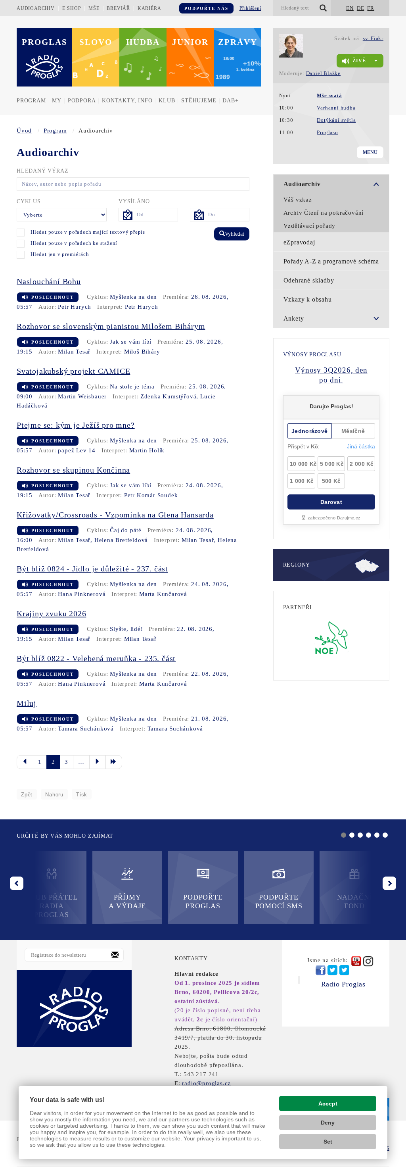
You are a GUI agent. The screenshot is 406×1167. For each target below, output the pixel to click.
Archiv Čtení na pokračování (323, 213)
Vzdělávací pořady (309, 226)
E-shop (71, 8)
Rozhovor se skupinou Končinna (73, 469)
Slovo (95, 42)
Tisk (81, 795)
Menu (370, 152)
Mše (93, 8)
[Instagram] (368, 961)
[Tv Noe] (331, 637)
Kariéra (149, 8)
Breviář (118, 8)
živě (359, 60)
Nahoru (54, 795)
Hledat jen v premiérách (60, 254)
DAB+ (230, 101)
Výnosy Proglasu (312, 355)
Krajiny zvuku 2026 (51, 613)
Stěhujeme (198, 101)
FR (370, 8)
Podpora (82, 101)
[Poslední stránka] (113, 762)
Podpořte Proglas (202, 901)
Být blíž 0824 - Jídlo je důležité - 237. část (92, 568)
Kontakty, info (127, 101)
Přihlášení (250, 8)
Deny (328, 1122)
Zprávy (237, 42)
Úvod (24, 130)
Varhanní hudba (336, 108)
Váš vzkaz (297, 199)
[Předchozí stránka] (25, 762)
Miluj (26, 703)
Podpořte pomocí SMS (279, 901)
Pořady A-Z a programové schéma (331, 261)
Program (31, 101)
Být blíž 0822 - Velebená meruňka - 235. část (96, 658)
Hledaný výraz (42, 171)
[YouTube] (356, 961)
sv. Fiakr (373, 38)
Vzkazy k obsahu (307, 299)
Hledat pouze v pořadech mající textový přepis (88, 232)
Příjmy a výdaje (127, 901)
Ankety (293, 318)
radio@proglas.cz (206, 1083)
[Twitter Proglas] (332, 970)
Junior (190, 42)
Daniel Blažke (323, 73)
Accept (327, 1103)
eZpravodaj (299, 242)
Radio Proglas (343, 984)
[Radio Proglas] (74, 1008)
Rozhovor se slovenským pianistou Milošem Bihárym (111, 326)
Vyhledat (234, 234)
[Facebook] (320, 970)
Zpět (27, 795)
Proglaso (327, 132)
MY (56, 101)
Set (328, 1141)
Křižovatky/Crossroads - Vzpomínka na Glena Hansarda (115, 514)
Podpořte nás (206, 8)
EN (350, 8)
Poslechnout (52, 297)
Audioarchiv (36, 8)
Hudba (143, 42)
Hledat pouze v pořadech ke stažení (74, 243)
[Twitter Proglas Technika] (344, 970)
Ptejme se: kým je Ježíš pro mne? (76, 425)
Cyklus (29, 201)
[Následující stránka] (97, 762)
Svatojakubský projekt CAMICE (73, 371)
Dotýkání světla (336, 120)
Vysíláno (134, 201)
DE (360, 8)
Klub (167, 101)
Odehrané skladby (308, 280)
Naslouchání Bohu (49, 281)
